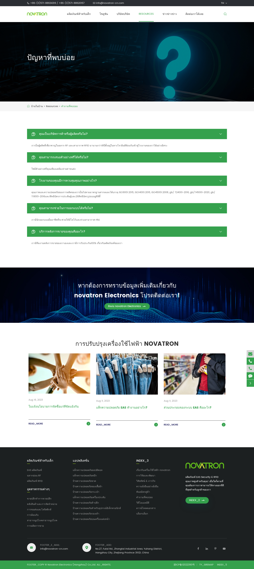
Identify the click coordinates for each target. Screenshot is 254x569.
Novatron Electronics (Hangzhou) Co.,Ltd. (72, 565)
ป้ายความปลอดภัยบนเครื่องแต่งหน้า (91, 519)
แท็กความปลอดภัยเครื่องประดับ (89, 497)
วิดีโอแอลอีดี (142, 503)
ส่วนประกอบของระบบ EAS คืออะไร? (188, 408)
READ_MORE (59, 424)
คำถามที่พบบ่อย (69, 106)
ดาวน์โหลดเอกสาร (146, 508)
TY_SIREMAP (206, 565)
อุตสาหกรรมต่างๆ (38, 489)
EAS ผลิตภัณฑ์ (34, 470)
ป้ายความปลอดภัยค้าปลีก (86, 503)
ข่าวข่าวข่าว (170, 14)
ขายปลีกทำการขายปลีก (39, 499)
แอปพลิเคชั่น (81, 460)
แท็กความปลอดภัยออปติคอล (87, 470)
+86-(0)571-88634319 (43, 3)
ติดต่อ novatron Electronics (127, 306)
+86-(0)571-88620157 (72, 3)
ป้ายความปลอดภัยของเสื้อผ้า (87, 486)
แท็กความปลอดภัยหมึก (85, 476)
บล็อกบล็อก (142, 514)
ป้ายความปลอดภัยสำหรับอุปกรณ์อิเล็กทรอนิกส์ (97, 508)
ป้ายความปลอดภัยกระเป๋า (86, 492)
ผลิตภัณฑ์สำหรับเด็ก (79, 14)
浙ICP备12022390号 (184, 565)
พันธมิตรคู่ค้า (143, 492)
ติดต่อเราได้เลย (194, 14)
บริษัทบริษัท (123, 14)
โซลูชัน (104, 14)
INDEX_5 (222, 565)
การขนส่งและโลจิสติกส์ (39, 509)
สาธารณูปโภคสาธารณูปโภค (42, 520)
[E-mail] (250, 353)
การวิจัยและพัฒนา (145, 476)
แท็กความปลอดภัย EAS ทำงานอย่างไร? (121, 408)
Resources (146, 14)
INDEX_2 (197, 500)
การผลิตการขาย (35, 526)
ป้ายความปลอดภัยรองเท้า (86, 514)
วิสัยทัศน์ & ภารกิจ (145, 481)
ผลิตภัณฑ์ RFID (35, 481)
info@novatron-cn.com (110, 3)
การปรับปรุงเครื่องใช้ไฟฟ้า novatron (127, 344)
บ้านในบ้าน (37, 106)
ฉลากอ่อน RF (34, 476)
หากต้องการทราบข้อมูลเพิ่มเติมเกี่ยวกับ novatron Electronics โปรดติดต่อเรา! (127, 290)
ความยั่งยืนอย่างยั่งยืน (147, 486)
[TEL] (250, 361)
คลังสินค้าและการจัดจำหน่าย (42, 504)
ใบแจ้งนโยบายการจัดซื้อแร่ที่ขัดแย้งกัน (54, 407)
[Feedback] (250, 375)
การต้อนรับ (33, 515)
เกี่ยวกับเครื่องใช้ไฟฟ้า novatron (153, 470)
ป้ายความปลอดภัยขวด (84, 481)
